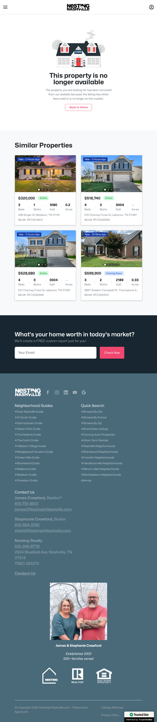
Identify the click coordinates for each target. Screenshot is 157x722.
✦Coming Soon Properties (98, 434)
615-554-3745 (27, 525)
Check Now (112, 352)
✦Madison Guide (25, 474)
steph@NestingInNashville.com (43, 530)
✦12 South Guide (25, 417)
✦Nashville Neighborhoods (98, 446)
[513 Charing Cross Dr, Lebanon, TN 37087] (111, 173)
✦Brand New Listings (94, 428)
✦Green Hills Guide (27, 457)
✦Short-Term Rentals (94, 440)
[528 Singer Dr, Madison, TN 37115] (45, 173)
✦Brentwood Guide (27, 463)
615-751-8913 (26, 503)
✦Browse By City (91, 411)
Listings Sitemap (112, 707)
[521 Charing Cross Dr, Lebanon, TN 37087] (45, 248)
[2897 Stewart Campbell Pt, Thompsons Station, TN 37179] (111, 248)
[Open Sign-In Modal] (151, 7)
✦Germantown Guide (28, 423)
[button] (5, 7)
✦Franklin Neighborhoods (97, 457)
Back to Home (79, 107)
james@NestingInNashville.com (43, 509)
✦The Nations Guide (28, 434)
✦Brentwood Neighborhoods (99, 451)
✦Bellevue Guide (25, 469)
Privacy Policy (110, 715)
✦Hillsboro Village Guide (30, 446)
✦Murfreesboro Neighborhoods (101, 474)
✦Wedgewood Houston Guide (34, 451)
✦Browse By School (94, 417)
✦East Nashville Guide (29, 411)
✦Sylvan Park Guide (27, 428)
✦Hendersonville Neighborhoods (101, 463)
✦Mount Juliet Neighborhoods (100, 469)
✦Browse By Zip (91, 423)
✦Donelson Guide (26, 480)
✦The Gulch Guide (26, 440)
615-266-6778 (27, 546)
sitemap (86, 480)
